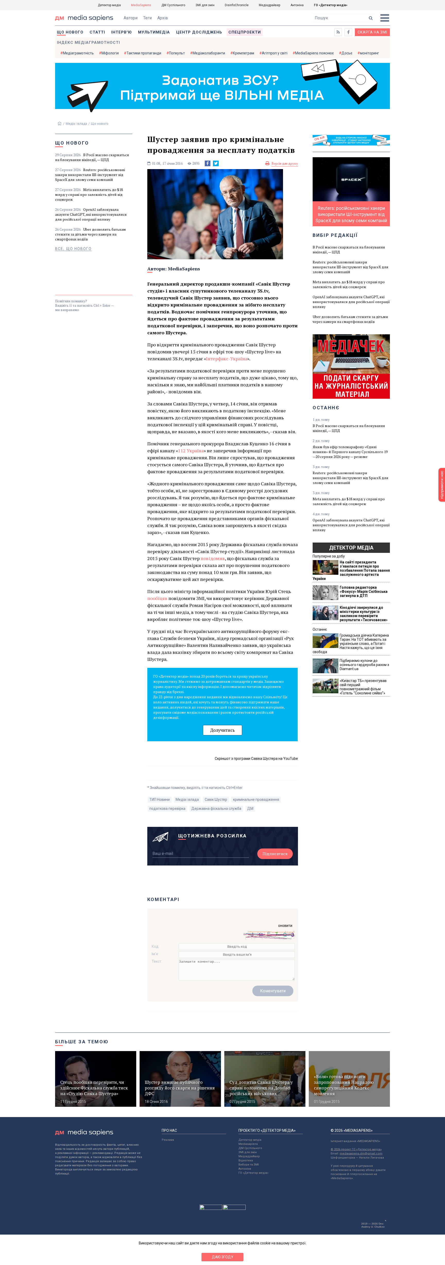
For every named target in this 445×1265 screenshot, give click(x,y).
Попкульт (177, 53)
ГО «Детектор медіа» (330, 5)
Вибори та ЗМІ (248, 1164)
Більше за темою (82, 1041)
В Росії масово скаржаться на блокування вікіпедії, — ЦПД (92, 157)
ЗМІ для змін (205, 5)
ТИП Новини (159, 799)
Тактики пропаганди (143, 53)
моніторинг (369, 53)
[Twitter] (216, 163)
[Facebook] (207, 163)
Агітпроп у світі (274, 53)
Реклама (168, 1140)
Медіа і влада (76, 124)
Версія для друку (284, 163)
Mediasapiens (248, 1144)
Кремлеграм (243, 53)
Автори (131, 17)
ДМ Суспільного (173, 5)
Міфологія (110, 53)
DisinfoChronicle (237, 5)
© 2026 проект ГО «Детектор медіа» (356, 1149)
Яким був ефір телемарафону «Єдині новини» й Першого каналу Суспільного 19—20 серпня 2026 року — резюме (350, 451)
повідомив (213, 558)
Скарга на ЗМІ (372, 32)
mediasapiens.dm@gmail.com (361, 1153)
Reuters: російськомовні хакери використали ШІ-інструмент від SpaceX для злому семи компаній (90, 174)
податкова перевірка (167, 808)
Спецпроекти (244, 32)
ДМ (250, 808)
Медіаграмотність (78, 53)
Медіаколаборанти (209, 53)
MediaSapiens (141, 5)
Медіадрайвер (269, 5)
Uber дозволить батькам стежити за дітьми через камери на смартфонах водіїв (90, 234)
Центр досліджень (199, 32)
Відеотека (245, 1160)
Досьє (346, 53)
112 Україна (191, 450)
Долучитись (222, 730)
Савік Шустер (216, 799)
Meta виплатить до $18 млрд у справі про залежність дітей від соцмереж (89, 194)
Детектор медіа (109, 5)
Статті (97, 32)
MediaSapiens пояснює (314, 53)
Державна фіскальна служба (216, 808)
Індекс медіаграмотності (88, 42)
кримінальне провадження (256, 799)
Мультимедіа (154, 32)
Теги (147, 17)
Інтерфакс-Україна (226, 358)
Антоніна (297, 5)
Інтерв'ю (121, 32)
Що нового (70, 32)
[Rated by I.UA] (211, 1208)
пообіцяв (157, 598)
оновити (285, 925)
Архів (162, 17)
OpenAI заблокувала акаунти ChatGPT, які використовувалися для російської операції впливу (91, 214)
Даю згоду (222, 1257)
